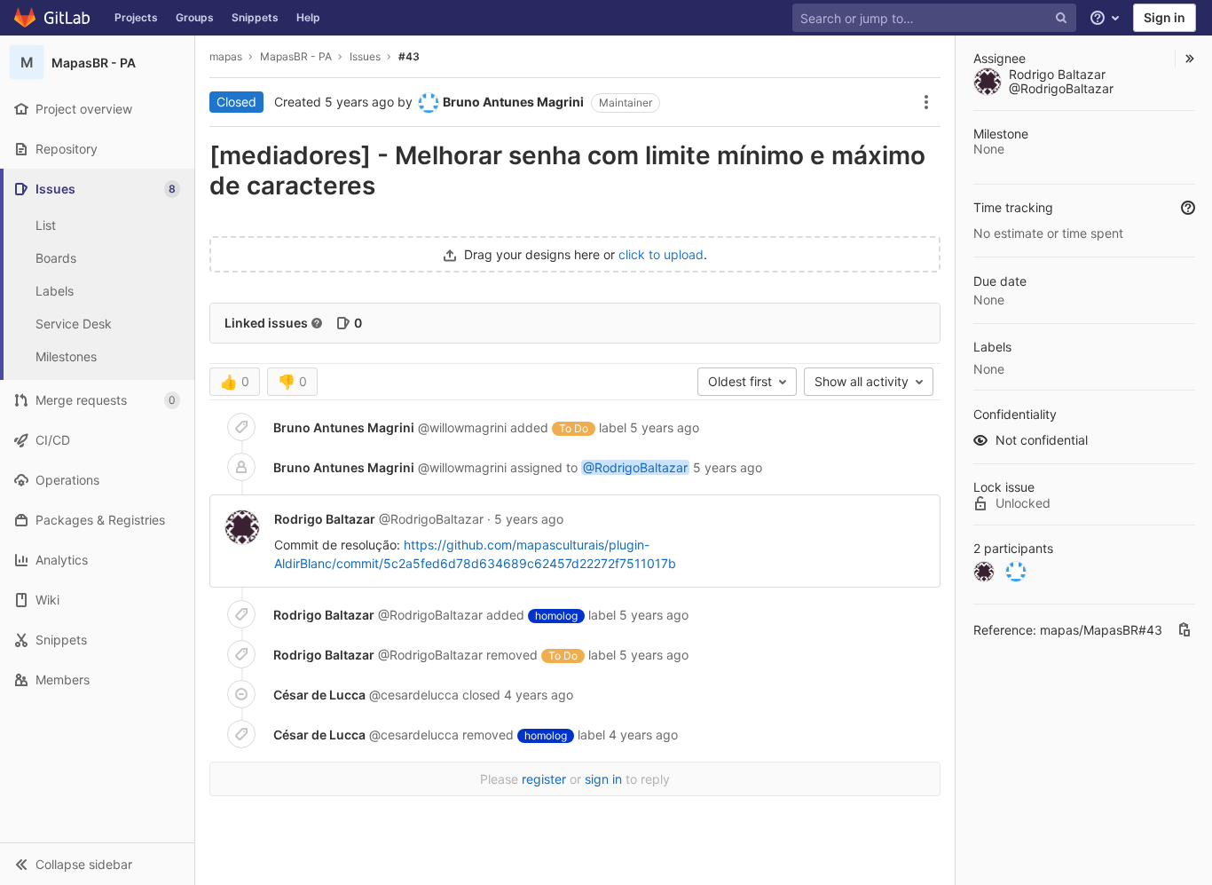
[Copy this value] (1184, 629)
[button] (97, 863)
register (544, 778)
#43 (409, 56)
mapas (225, 56)
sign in (603, 778)
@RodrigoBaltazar (635, 467)
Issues (365, 56)
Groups (195, 17)
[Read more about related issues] (316, 323)
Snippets (255, 17)
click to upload (661, 254)
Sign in (1164, 17)
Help (308, 17)
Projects (136, 17)
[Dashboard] (52, 17)
